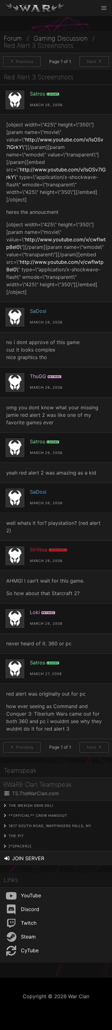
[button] (104, 8)
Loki (35, 612)
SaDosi (38, 311)
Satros (37, 94)
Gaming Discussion (60, 38)
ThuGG (38, 376)
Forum (13, 38)
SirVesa (38, 549)
